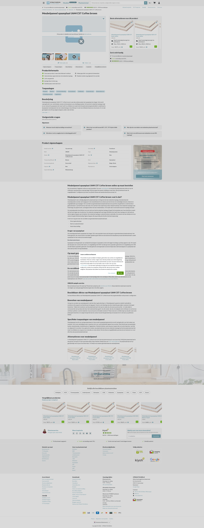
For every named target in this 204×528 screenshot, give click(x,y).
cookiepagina (84, 265)
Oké (121, 273)
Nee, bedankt (111, 273)
